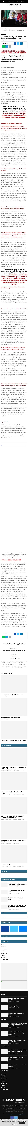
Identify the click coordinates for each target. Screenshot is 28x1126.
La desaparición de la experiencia (16, 1057)
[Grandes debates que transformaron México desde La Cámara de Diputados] (4, 884)
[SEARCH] (25, 917)
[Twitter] (16, 1118)
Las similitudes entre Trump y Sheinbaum (14, 644)
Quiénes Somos (6, 1)
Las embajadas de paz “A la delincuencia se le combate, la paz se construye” (12, 695)
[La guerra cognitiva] (14, 854)
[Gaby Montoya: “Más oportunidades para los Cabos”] (14, 830)
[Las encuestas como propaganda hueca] (4, 1015)
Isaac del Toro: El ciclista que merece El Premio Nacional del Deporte (17, 1050)
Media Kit (23, 1)
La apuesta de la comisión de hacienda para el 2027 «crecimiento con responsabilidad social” (17, 1024)
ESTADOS (3, 951)
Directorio (13, 1)
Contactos (18, 1)
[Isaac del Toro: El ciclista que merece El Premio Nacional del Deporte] (4, 1051)
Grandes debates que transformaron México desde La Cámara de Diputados (17, 883)
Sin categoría (4, 944)
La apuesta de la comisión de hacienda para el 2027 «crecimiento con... (13, 768)
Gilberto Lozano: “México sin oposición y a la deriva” (13, 740)
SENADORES (3, 949)
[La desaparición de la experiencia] (4, 1059)
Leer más (14, 1124)
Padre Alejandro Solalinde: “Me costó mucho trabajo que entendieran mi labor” (17, 907)
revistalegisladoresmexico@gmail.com (16, 1114)
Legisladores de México (6, 40)
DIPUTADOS (3, 946)
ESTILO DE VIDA (4, 959)
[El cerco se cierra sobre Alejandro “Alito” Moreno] (14, 781)
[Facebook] (12, 1118)
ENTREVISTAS (3, 34)
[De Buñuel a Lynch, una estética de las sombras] (4, 1066)
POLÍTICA (3, 957)
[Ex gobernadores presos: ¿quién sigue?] (4, 899)
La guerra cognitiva (6, 864)
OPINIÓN (3, 955)
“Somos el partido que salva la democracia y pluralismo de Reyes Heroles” (13, 816)
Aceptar (22, 1123)
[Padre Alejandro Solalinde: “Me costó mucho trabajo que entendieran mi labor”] (4, 907)
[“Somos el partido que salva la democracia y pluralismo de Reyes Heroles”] (14, 805)
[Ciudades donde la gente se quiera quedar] (4, 892)
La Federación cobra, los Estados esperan (14, 650)
